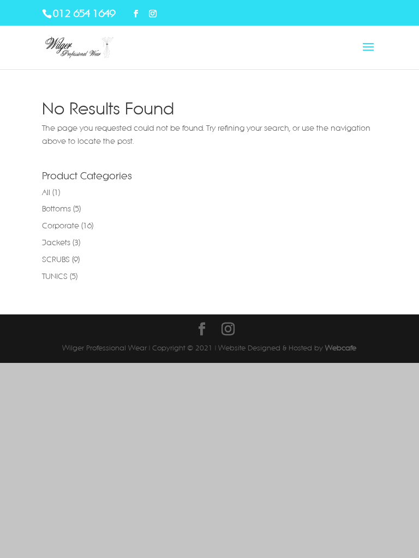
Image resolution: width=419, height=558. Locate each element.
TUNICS (55, 276)
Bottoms (56, 208)
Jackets (56, 242)
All (46, 192)
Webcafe (340, 348)
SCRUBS (56, 259)
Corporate (60, 225)
